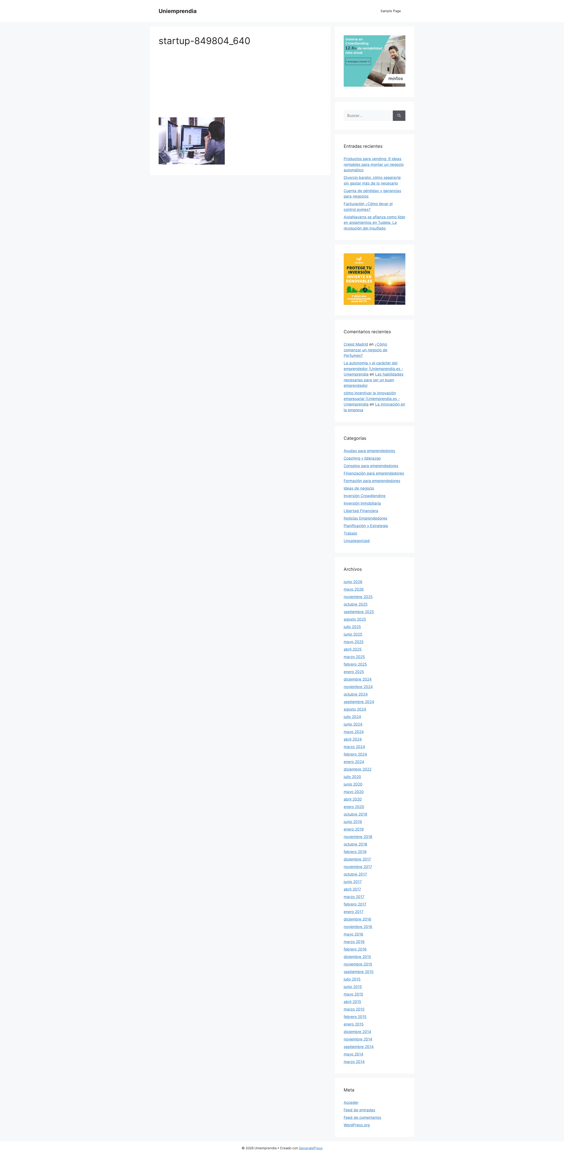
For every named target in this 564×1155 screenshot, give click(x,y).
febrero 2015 (355, 1017)
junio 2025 (353, 634)
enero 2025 (354, 672)
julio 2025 (352, 627)
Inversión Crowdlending (364, 496)
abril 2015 (352, 1002)
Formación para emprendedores (372, 481)
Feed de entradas (359, 1110)
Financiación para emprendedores (374, 473)
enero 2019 (354, 829)
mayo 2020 (354, 792)
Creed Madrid (356, 344)
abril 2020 (353, 799)
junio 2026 (353, 582)
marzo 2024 (354, 747)
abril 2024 (353, 739)
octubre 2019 (355, 814)
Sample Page (390, 11)
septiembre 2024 (359, 702)
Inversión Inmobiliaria (362, 503)
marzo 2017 (354, 897)
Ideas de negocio (359, 488)
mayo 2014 (353, 1054)
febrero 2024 (355, 754)
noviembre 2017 (358, 867)
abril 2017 (352, 889)
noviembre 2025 (358, 597)
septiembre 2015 (358, 972)
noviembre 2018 (358, 837)
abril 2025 (353, 649)
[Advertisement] (240, 85)
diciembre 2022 (357, 769)
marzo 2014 (354, 1062)
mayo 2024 (354, 732)
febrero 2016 (355, 949)
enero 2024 (354, 762)
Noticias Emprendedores (365, 518)
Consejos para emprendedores (371, 466)
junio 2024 (353, 724)
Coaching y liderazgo (362, 458)
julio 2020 (352, 777)
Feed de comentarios (362, 1117)
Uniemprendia (178, 11)
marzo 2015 (354, 1009)
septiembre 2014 (359, 1047)
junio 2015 (353, 987)
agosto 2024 (355, 709)
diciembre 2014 (357, 1032)
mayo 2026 (354, 589)
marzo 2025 (354, 657)
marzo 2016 (354, 942)
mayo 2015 (353, 994)
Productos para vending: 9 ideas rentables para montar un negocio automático (374, 164)
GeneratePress (311, 1148)
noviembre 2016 (358, 927)
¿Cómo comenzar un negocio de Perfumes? (365, 350)
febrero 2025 (355, 664)
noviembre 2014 (358, 1039)
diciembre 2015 (357, 957)
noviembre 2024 (358, 687)
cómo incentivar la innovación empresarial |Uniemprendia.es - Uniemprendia (372, 398)
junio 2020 (353, 784)
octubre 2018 (355, 844)
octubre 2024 (356, 694)
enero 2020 (354, 807)
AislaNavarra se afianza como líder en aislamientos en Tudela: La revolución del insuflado (374, 222)
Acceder (351, 1102)
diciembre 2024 (358, 679)
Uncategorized (357, 541)
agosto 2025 (355, 619)
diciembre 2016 (357, 919)
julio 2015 (352, 979)
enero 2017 (354, 912)
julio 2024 (352, 717)
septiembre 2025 (359, 612)
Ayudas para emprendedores (369, 451)
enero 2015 (354, 1024)
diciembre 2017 (357, 859)
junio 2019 (353, 822)
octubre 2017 (355, 874)
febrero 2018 (355, 852)
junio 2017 (353, 882)
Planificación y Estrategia (366, 526)
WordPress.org (357, 1125)
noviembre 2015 (358, 964)
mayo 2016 (353, 934)
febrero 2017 (355, 904)
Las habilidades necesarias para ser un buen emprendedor (373, 380)
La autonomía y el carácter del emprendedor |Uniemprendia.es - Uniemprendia (373, 368)
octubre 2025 (355, 604)
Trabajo (350, 533)
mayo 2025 (354, 642)
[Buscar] (399, 115)
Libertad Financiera (361, 511)
